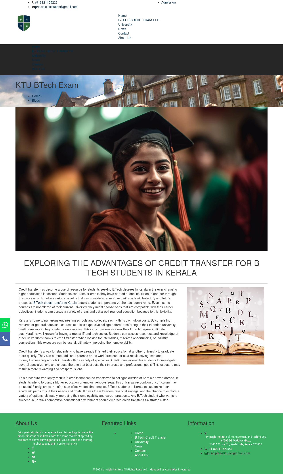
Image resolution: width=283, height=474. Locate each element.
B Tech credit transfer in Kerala (55, 302)
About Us (124, 37)
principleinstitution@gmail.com (56, 6)
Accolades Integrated (177, 469)
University (125, 24)
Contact (123, 33)
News (122, 29)
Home (122, 15)
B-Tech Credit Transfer (150, 437)
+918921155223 (45, 2)
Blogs (36, 100)
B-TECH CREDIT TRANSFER (138, 20)
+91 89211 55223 (219, 448)
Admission (168, 2)
